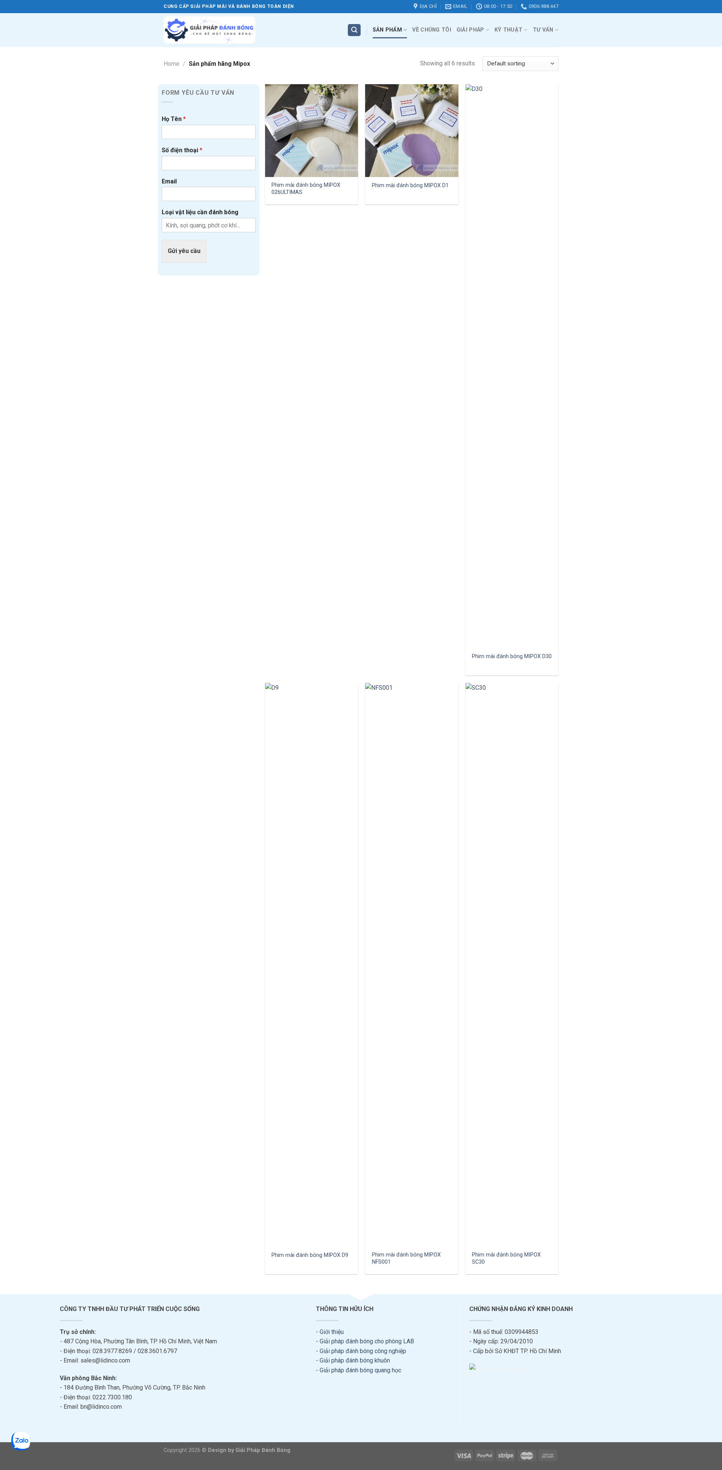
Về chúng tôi (431, 30)
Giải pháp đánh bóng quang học (360, 1370)
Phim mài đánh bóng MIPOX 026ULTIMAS (306, 188)
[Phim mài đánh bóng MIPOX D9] (311, 965)
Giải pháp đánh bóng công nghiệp (363, 1351)
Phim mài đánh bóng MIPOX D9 (310, 1255)
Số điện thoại (182, 150)
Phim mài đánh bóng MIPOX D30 (512, 656)
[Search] (354, 30)
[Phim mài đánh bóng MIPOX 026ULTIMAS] (311, 130)
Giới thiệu (332, 1331)
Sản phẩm (387, 30)
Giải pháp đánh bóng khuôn (355, 1360)
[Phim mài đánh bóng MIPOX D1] (411, 130)
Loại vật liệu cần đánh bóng (200, 212)
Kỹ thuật (508, 30)
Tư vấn (543, 30)
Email (169, 181)
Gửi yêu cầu (184, 250)
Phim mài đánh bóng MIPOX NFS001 (406, 1258)
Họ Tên (174, 119)
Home (171, 63)
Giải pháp (470, 30)
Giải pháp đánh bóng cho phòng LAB (367, 1341)
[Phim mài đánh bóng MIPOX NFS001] (411, 965)
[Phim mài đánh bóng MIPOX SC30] (512, 965)
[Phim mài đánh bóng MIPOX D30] (512, 366)
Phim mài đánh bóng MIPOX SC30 (506, 1258)
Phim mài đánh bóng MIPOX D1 (410, 185)
